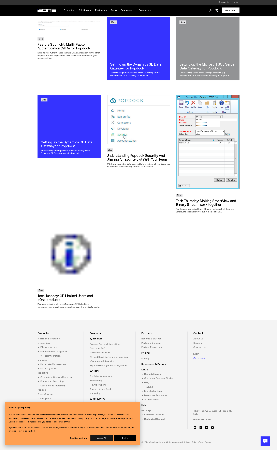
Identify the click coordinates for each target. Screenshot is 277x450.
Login (235, 2)
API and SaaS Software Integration (108, 357)
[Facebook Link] (206, 427)
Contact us (199, 347)
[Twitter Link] (201, 427)
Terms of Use (64, 422)
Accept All (101, 438)
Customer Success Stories (158, 378)
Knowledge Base (153, 391)
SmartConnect (46, 394)
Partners (100, 10)
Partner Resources (151, 347)
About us (198, 339)
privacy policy (83, 418)
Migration (43, 360)
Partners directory (151, 343)
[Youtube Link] (212, 427)
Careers (197, 343)
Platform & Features (49, 339)
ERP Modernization (99, 353)
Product (67, 10)
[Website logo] (47, 10)
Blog (146, 382)
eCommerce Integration (102, 361)
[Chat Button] (265, 441)
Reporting (43, 373)
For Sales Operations (100, 376)
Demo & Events (152, 374)
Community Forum (154, 415)
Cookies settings (78, 438)
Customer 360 (97, 348)
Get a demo (199, 358)
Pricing (145, 358)
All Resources (151, 399)
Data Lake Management (53, 364)
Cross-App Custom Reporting (56, 377)
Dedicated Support (154, 419)
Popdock (42, 390)
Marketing (95, 393)
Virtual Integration (50, 356)
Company (144, 10)
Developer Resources (155, 395)
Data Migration (48, 368)
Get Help (146, 410)
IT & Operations (97, 385)
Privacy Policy (191, 442)
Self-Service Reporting (52, 386)
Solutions (83, 10)
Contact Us (223, 2)
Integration (44, 343)
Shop (114, 10)
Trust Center (205, 442)
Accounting (95, 381)
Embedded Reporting (52, 381)
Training (148, 387)
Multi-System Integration (54, 351)
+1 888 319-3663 (202, 419)
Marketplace (44, 398)
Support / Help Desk (100, 389)
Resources (126, 10)
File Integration (48, 347)
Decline (124, 438)
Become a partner (151, 339)
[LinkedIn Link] (195, 427)
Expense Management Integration (108, 365)
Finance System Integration (104, 344)
